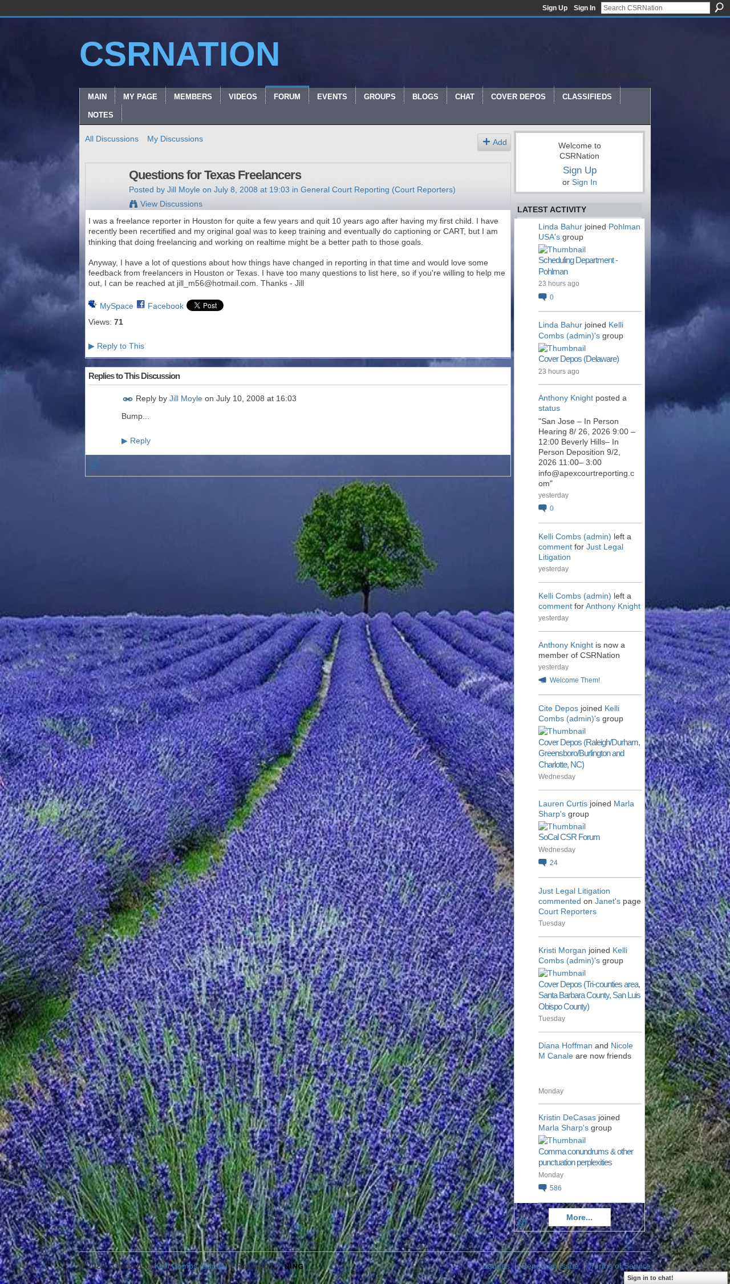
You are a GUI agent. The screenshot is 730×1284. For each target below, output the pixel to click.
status (549, 408)
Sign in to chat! (650, 1277)
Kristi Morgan (562, 950)
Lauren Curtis (562, 803)
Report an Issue (550, 1265)
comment (555, 546)
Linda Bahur (560, 226)
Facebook (166, 305)
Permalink (128, 399)
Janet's (607, 901)
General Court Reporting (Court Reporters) (378, 189)
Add (500, 142)
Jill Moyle (183, 189)
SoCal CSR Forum (569, 837)
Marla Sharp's (563, 1127)
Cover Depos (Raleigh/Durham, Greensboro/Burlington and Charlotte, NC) (589, 753)
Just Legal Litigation (574, 890)
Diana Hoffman (565, 1045)
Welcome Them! (575, 680)
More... (579, 1217)
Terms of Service (620, 1265)
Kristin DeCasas (567, 1117)
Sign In (584, 8)
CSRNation (179, 54)
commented (559, 901)
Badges (496, 1265)
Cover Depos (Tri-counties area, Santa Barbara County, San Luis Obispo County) (589, 995)
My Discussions (175, 138)
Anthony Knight (565, 397)
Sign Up (554, 8)
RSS (95, 466)
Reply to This (116, 345)
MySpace (116, 305)
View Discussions (171, 203)
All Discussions (112, 138)
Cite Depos (558, 708)
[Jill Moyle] (104, 199)
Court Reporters (567, 911)
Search (719, 7)
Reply (136, 440)
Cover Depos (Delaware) (578, 359)
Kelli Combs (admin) (574, 536)
